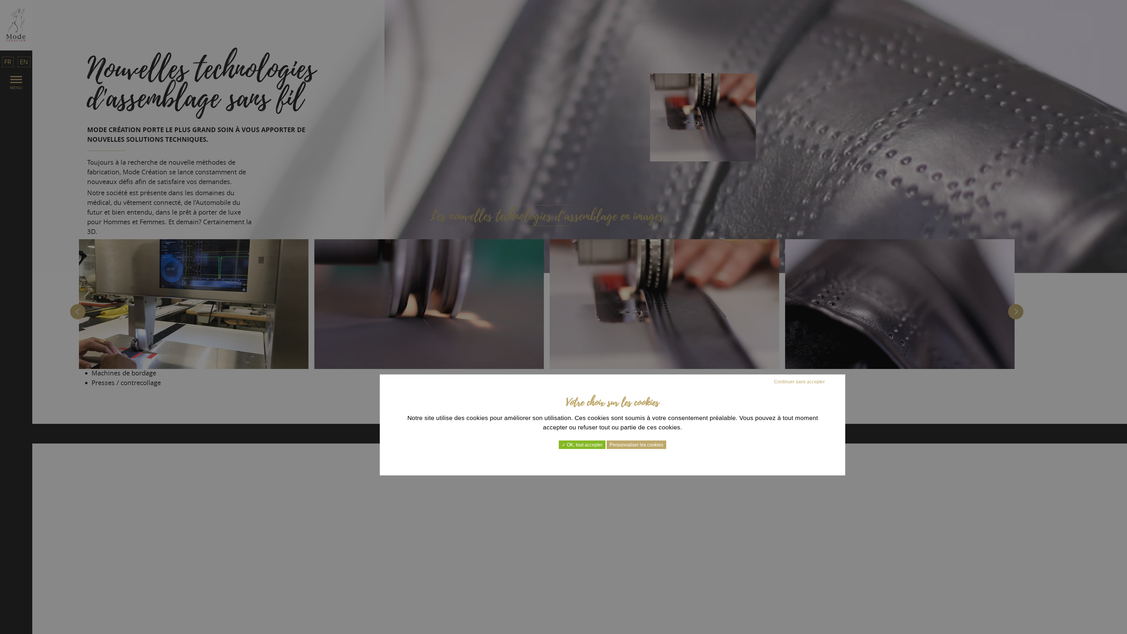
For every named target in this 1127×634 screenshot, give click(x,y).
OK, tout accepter (584, 444)
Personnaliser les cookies (636, 444)
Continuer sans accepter (799, 381)
